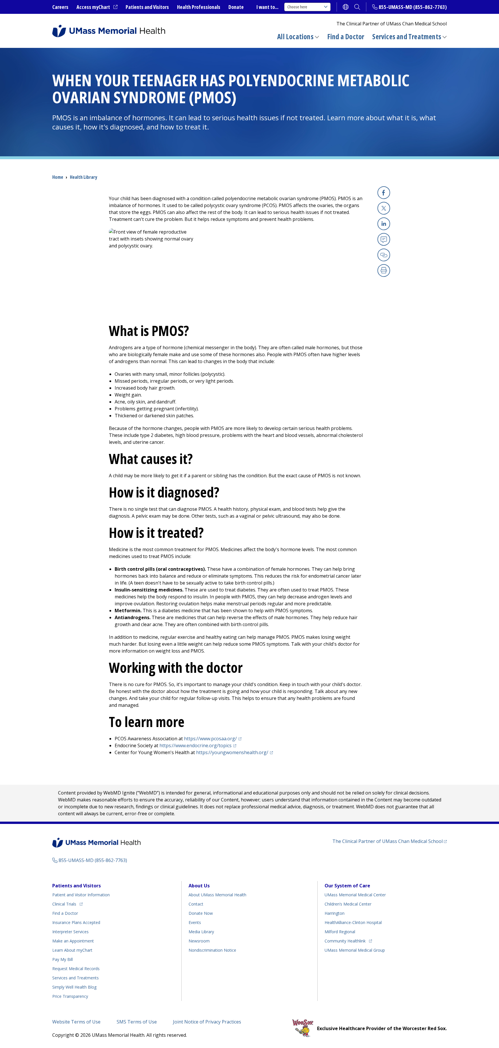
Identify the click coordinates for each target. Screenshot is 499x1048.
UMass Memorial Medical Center (355, 894)
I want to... (267, 6)
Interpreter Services (70, 931)
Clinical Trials (67, 904)
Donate (236, 6)
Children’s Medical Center (348, 904)
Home (57, 177)
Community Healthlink (345, 941)
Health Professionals (198, 6)
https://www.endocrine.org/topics (198, 745)
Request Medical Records (76, 968)
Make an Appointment (73, 941)
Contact (196, 904)
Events (195, 922)
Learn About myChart (72, 950)
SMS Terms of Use (137, 1022)
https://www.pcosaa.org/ (213, 738)
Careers (60, 6)
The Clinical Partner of (389, 841)
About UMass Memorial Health (217, 894)
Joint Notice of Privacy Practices (207, 1022)
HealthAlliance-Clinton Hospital (353, 922)
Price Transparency (70, 996)
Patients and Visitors (147, 6)
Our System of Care (347, 885)
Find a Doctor (345, 37)
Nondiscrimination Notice (212, 950)
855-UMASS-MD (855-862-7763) (413, 6)
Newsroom (199, 941)
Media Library (201, 931)
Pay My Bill (62, 959)
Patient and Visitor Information (81, 894)
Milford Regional (340, 931)
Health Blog (74, 987)
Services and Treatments (406, 36)
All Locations (295, 36)
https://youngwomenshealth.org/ (235, 752)
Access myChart (97, 7)
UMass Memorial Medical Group (355, 950)
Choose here (297, 7)
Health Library (83, 177)
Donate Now (201, 913)
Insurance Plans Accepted (76, 922)
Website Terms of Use (76, 1022)
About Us (199, 885)
